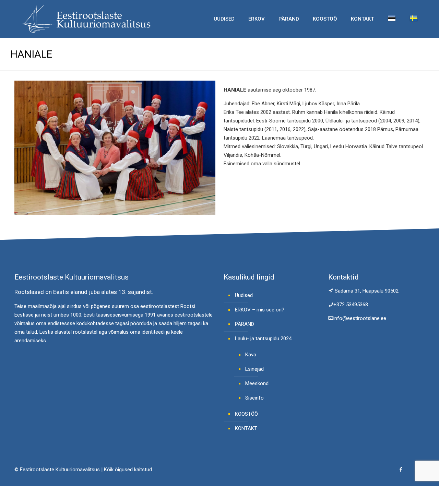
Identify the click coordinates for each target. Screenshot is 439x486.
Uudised (244, 295)
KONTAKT (246, 428)
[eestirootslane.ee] (86, 19)
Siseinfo (254, 398)
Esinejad (254, 369)
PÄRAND (244, 324)
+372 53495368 (350, 304)
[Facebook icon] (400, 469)
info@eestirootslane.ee (359, 318)
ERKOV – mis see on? (259, 310)
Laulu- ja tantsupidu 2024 (263, 338)
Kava (250, 355)
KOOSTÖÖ (246, 414)
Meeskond (257, 383)
